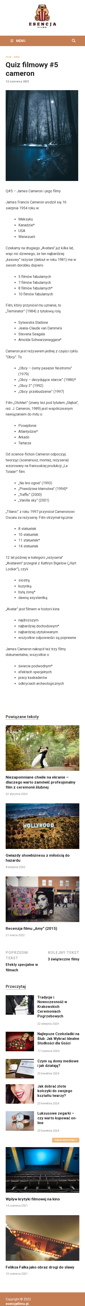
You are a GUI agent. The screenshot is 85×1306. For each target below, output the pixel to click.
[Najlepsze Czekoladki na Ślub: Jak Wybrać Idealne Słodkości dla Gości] (20, 1034)
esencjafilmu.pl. (17, 1304)
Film (8, 57)
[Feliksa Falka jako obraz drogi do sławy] (42, 1238)
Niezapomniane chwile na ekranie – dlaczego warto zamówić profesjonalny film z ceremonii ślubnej (40, 782)
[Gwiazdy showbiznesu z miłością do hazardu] (42, 828)
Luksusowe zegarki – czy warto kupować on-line (57, 1118)
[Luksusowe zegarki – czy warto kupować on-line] (20, 1114)
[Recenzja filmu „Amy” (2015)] (42, 901)
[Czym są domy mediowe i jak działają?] (20, 1061)
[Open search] (73, 41)
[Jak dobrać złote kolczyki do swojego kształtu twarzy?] (20, 1087)
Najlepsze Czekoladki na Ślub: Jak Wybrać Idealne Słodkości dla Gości (58, 1039)
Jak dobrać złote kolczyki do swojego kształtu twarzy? (54, 1091)
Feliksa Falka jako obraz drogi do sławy (40, 1267)
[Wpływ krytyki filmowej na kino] (42, 1169)
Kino (17, 57)
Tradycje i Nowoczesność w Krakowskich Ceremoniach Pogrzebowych (52, 1006)
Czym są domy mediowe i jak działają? (58, 1063)
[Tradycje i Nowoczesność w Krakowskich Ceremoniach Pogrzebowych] (20, 998)
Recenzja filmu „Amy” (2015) (31, 928)
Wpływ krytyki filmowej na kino (33, 1199)
